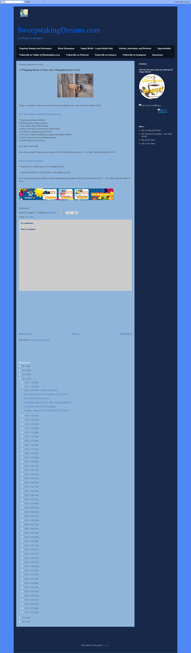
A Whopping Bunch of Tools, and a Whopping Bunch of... (48, 402)
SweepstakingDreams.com (59, 29)
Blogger (106, 645)
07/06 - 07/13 (30, 507)
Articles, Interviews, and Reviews (135, 48)
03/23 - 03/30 (30, 570)
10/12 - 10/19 (30, 449)
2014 (24, 378)
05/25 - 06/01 (30, 532)
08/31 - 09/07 (30, 474)
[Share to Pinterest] (77, 213)
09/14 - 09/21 (30, 465)
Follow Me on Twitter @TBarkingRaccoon (39, 55)
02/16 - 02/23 (30, 591)
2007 (24, 621)
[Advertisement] (75, 311)
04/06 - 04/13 (30, 562)
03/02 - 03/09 (30, 583)
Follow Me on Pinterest (77, 55)
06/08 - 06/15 (30, 524)
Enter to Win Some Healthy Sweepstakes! (41, 390)
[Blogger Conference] (165, 111)
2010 (24, 617)
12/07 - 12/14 (30, 415)
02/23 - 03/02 (30, 587)
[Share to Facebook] (74, 213)
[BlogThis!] (69, 213)
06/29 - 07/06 (30, 511)
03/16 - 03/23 (30, 574)
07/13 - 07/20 (30, 503)
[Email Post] (62, 212)
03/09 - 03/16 (30, 578)
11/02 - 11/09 (30, 436)
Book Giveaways (66, 48)
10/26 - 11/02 (30, 440)
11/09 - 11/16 (30, 432)
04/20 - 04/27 (30, 553)
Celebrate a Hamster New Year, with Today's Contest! (46, 410)
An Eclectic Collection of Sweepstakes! (40, 406)
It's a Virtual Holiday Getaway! (37, 398)
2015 (24, 374)
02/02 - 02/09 (30, 599)
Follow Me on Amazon (105, 55)
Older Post (126, 334)
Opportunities (164, 48)
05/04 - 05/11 (30, 545)
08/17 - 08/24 (30, 482)
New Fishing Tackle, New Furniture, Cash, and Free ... (46, 394)
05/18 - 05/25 (30, 537)
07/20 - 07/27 (30, 499)
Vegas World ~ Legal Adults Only (97, 48)
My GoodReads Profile (151, 130)
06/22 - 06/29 (30, 516)
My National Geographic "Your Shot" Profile (157, 135)
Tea (26, 216)
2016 (24, 370)
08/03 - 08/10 (30, 491)
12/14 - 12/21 (30, 386)
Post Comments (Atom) (39, 340)
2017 (24, 366)
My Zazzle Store (148, 139)
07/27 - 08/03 (30, 495)
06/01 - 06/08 (30, 528)
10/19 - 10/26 (30, 444)
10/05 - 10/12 (30, 453)
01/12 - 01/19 (30, 612)
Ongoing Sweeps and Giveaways (35, 48)
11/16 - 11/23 (30, 428)
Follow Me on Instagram (134, 55)
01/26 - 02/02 (30, 604)
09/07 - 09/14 (30, 470)
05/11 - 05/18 (30, 541)
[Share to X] (72, 213)
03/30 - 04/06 (30, 566)
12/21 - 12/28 (30, 382)
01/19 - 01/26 (30, 608)
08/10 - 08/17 (30, 486)
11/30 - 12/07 (30, 419)
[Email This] (67, 213)
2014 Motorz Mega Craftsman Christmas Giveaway (40, 114)
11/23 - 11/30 (30, 424)
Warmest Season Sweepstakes (31, 160)
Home (75, 334)
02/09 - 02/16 (30, 595)
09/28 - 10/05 (30, 457)
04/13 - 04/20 (30, 558)
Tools (31, 216)
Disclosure (157, 55)
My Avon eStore (148, 143)
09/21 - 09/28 (30, 461)
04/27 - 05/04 (30, 549)
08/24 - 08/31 (30, 478)
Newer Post (25, 334)
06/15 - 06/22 (30, 520)
